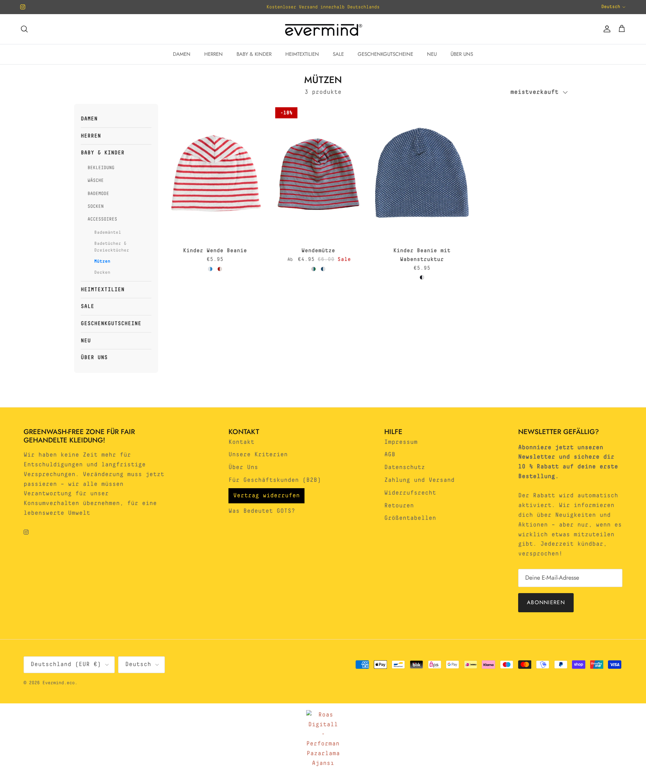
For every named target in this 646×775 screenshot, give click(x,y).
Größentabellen (410, 518)
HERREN (213, 54)
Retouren (399, 506)
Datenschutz (404, 467)
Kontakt (241, 442)
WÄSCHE (95, 180)
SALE (338, 54)
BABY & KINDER (254, 54)
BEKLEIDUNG (100, 167)
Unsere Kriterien (258, 455)
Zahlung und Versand (419, 480)
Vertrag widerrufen (266, 496)
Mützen (102, 261)
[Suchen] (24, 29)
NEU (432, 54)
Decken (102, 272)
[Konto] (605, 29)
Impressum (401, 442)
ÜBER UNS (462, 54)
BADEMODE (98, 193)
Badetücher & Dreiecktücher (111, 247)
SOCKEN (95, 206)
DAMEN (181, 54)
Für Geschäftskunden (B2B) (274, 480)
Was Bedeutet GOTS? (261, 511)
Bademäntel (107, 232)
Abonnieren (546, 602)
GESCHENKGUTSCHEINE (385, 54)
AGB (389, 455)
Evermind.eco (58, 683)
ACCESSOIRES (102, 219)
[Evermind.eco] (323, 29)
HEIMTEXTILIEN (302, 54)
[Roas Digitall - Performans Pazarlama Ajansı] (323, 739)
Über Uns (243, 467)
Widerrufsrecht (410, 493)
